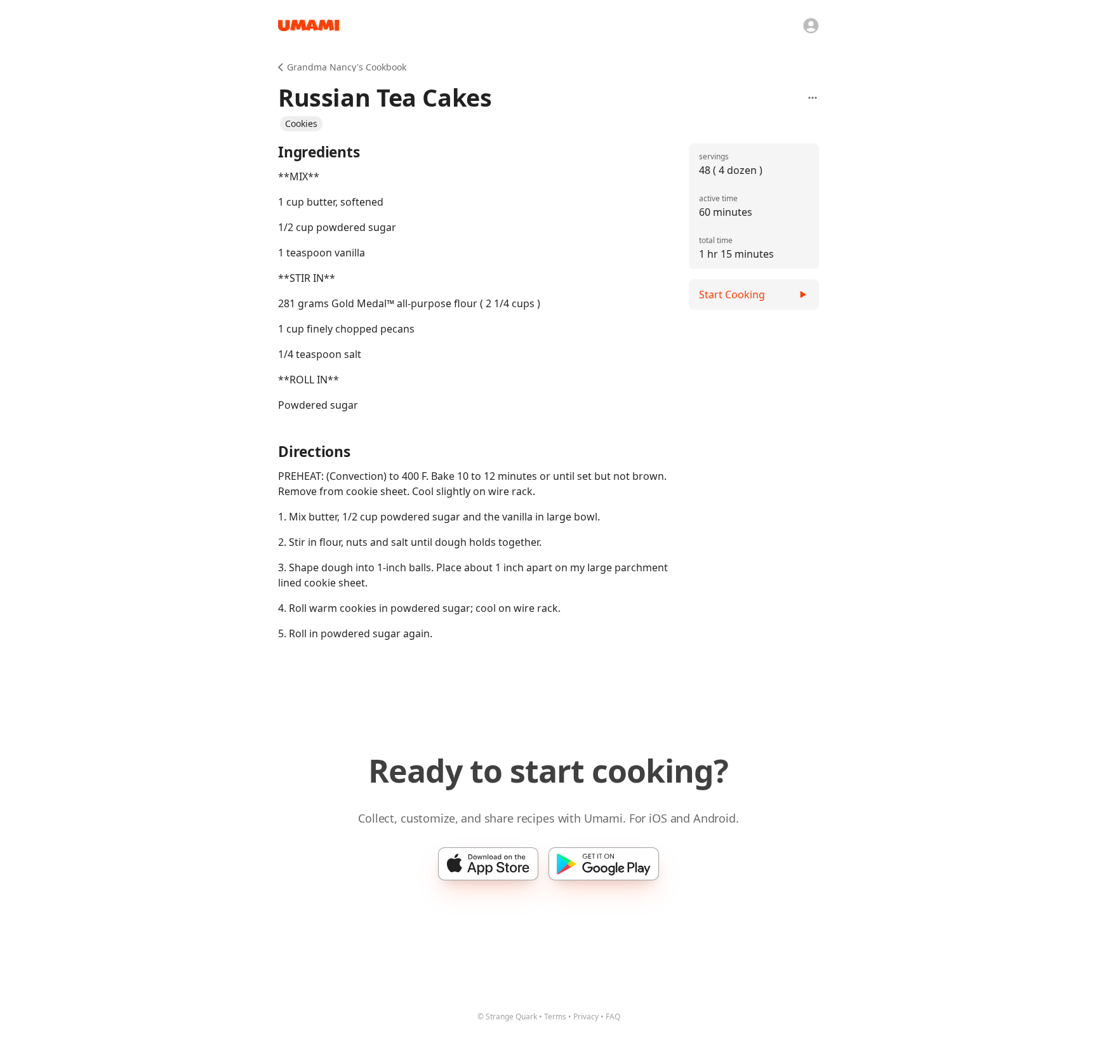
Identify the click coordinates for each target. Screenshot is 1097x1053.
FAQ (613, 1016)
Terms (555, 1016)
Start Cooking (732, 294)
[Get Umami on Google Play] (603, 863)
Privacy (586, 1016)
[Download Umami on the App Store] (488, 863)
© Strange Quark (507, 1016)
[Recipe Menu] (812, 97)
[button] (301, 123)
